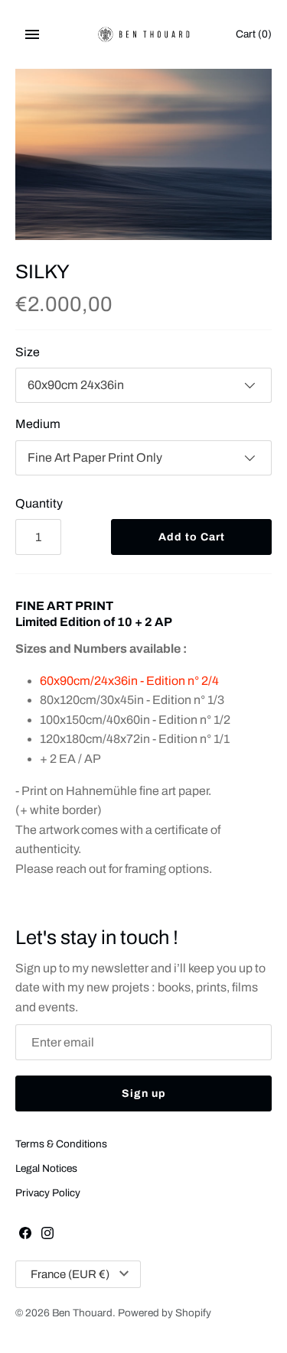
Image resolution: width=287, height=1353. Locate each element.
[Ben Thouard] (143, 34)
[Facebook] (25, 1235)
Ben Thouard (82, 1313)
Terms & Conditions (61, 1144)
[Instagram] (47, 1235)
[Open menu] (32, 34)
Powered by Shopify (164, 1313)
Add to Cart (191, 537)
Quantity (39, 503)
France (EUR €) (70, 1274)
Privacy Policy (47, 1193)
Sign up (144, 1093)
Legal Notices (46, 1168)
